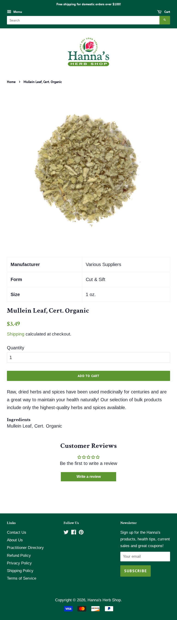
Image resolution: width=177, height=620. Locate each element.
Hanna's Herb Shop (104, 600)
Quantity (15, 347)
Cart (166, 12)
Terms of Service (21, 578)
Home (11, 82)
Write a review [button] (89, 477)
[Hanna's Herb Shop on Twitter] (66, 533)
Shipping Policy (20, 571)
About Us (15, 540)
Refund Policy (19, 555)
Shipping (15, 334)
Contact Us (16, 532)
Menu (17, 12)
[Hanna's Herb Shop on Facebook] (73, 533)
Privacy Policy (19, 563)
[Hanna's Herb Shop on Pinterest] (81, 533)
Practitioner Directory (25, 547)
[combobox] (83, 20)
